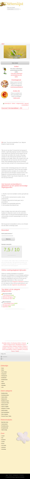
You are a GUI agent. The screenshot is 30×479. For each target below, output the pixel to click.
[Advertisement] (15, 27)
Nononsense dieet (7, 298)
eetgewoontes (20, 103)
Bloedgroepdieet (7, 305)
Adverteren (3, 447)
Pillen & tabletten (17, 349)
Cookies (3, 441)
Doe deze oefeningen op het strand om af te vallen (16, 75)
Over (2, 437)
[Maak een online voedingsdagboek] (15, 52)
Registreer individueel (18, 281)
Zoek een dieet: (11, 7)
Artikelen (3, 383)
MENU (3, 44)
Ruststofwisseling (4, 426)
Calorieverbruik (4, 424)
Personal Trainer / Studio (6, 416)
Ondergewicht (4, 375)
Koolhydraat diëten (16, 343)
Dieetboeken (3, 377)
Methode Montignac (8, 297)
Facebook (5, 356)
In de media (3, 445)
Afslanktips (3, 385)
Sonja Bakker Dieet (9, 303)
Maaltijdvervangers (21, 344)
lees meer (15, 63)
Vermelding (3, 449)
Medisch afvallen (17, 346)
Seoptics (13, 477)
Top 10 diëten (4, 372)
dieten (13, 103)
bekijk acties (16, 98)
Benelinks (22, 477)
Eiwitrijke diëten (6, 343)
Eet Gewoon (7, 295)
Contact (2, 435)
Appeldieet (5, 306)
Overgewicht (3, 373)
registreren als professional (19, 284)
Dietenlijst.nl (8, 103)
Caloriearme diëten (7, 346)
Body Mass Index (4, 422)
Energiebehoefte (4, 427)
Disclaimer (3, 439)
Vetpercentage (4, 429)
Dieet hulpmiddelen (7, 349)
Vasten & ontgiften (5, 406)
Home (2, 368)
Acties (2, 381)
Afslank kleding (23, 348)
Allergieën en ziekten (12, 348)
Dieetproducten (4, 379)
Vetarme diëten (4, 397)
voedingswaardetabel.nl (16, 87)
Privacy (2, 443)
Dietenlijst (11, 4)
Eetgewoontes (11, 344)
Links (2, 387)
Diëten (2, 370)
